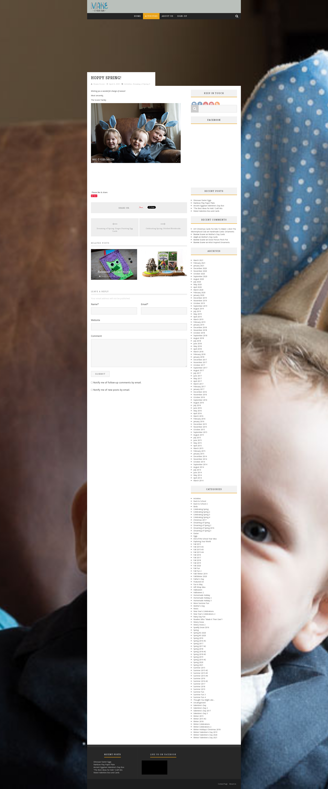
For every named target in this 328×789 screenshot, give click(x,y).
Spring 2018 (198, 649)
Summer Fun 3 (199, 694)
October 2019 (199, 303)
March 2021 (198, 260)
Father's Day (198, 579)
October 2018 (199, 333)
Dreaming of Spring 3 (141, 84)
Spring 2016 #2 (199, 641)
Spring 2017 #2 (199, 646)
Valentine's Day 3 (200, 713)
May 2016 (197, 410)
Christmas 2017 (199, 520)
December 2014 (200, 456)
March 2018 (198, 351)
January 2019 (198, 325)
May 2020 (197, 284)
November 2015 (200, 427)
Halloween (197, 590)
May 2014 (197, 475)
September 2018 (200, 335)
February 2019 (199, 322)
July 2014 (197, 470)
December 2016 (200, 392)
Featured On (198, 581)
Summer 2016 (199, 678)
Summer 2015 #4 (200, 676)
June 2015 (197, 440)
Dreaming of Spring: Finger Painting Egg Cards (115, 229)
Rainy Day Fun (199, 616)
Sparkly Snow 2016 (201, 627)
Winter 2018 (198, 721)
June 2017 (197, 376)
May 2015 (197, 443)
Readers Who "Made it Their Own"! (207, 619)
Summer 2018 (199, 686)
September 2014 (200, 464)
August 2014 (198, 467)
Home (137, 16)
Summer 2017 (199, 684)
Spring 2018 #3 (199, 654)
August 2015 (198, 435)
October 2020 (199, 273)
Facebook (214, 119)
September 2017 (200, 367)
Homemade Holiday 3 (202, 600)
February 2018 (199, 354)
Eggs (195, 536)
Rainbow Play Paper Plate (204, 203)
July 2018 (197, 341)
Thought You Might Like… (204, 700)
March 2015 (198, 448)
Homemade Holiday (201, 595)
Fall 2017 (197, 557)
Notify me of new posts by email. (111, 389)
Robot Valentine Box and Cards (206, 211)
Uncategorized (199, 702)
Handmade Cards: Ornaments (222, 231)
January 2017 (198, 389)
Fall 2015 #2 (198, 547)
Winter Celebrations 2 (202, 727)
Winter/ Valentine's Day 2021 (205, 737)
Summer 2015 (199, 667)
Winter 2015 (198, 716)
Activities (151, 16)
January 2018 (198, 357)
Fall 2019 (197, 563)
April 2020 (197, 287)
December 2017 (200, 359)
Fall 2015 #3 (198, 549)
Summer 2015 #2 (200, 670)
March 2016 (198, 416)
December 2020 (200, 268)
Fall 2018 (197, 560)
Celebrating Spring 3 (201, 514)
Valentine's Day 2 (200, 708)
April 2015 (197, 445)
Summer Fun (198, 692)
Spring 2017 (198, 643)
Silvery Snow (198, 622)
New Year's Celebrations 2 (204, 614)
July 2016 (197, 405)
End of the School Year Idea (205, 539)
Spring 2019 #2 (199, 659)
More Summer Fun (201, 603)
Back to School (199, 501)
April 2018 (197, 349)
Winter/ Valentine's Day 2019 (205, 732)
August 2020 (198, 279)
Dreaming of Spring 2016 (203, 528)
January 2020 (198, 295)
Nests (195, 608)
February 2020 (199, 292)
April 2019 (197, 316)
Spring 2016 (198, 638)
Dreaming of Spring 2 (202, 525)
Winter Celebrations (201, 724)
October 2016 (199, 397)
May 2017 (197, 378)
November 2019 (200, 300)
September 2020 (200, 276)
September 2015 (200, 432)
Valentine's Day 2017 (202, 710)
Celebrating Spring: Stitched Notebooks (163, 228)
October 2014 (199, 462)
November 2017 (200, 362)
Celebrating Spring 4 (201, 517)
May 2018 (197, 346)
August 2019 (198, 308)
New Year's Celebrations (203, 611)
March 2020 (198, 290)
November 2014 (200, 459)
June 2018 (197, 343)
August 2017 (198, 370)
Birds (195, 506)
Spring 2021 (198, 665)
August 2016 (198, 402)
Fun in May (198, 584)
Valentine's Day (199, 705)
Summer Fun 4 (199, 697)
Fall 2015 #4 (198, 552)
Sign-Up (182, 16)
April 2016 (197, 413)
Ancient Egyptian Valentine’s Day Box (208, 205)
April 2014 (197, 478)
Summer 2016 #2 (200, 681)
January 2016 (198, 421)
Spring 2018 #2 (199, 651)
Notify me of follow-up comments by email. (117, 382)
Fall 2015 (197, 544)
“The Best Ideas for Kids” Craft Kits (207, 208)
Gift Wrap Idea (199, 587)
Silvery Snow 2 (199, 624)
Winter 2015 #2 (199, 718)
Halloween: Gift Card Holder (114, 271)
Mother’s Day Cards (216, 234)
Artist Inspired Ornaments (219, 242)
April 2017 (197, 381)
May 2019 (197, 314)
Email (144, 304)
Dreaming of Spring (201, 522)
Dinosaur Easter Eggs (202, 200)
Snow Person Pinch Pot (218, 239)
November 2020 (200, 271)
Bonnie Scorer (99, 84)
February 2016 (199, 419)
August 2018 (198, 338)
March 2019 (198, 319)
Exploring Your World (202, 541)
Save (95, 196)
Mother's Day (199, 606)
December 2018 (200, 327)
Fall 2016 (197, 555)
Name (95, 304)
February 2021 (199, 263)
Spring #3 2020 (199, 635)
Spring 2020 (198, 662)
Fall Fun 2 (197, 571)
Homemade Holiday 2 (202, 598)
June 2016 (197, 408)
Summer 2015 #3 (200, 673)
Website (95, 320)
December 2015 (200, 424)
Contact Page (223, 784)
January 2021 (198, 265)
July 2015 (197, 437)
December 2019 (200, 298)
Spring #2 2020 (199, 633)
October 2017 (199, 365)
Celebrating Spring (200, 509)
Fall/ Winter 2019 (200, 573)
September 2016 (200, 400)
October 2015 (199, 429)
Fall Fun (196, 568)
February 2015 (199, 451)
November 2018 (200, 330)
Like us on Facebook (163, 754)
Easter (196, 533)
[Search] (237, 16)
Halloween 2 (198, 592)
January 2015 (198, 453)
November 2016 (200, 394)
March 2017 (198, 384)
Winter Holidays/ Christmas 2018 (207, 729)
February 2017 (199, 386)
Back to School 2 (200, 504)
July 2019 (197, 311)
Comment (96, 335)
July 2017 (197, 373)
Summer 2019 (199, 689)
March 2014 (198, 480)
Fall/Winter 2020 (200, 576)
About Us (167, 16)
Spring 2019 (198, 657)
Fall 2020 (197, 565)
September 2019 (200, 306)
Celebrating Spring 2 (201, 512)
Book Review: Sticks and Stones (164, 271)
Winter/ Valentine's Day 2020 (205, 735)
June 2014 (197, 472)
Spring (196, 630)
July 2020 (197, 282)
